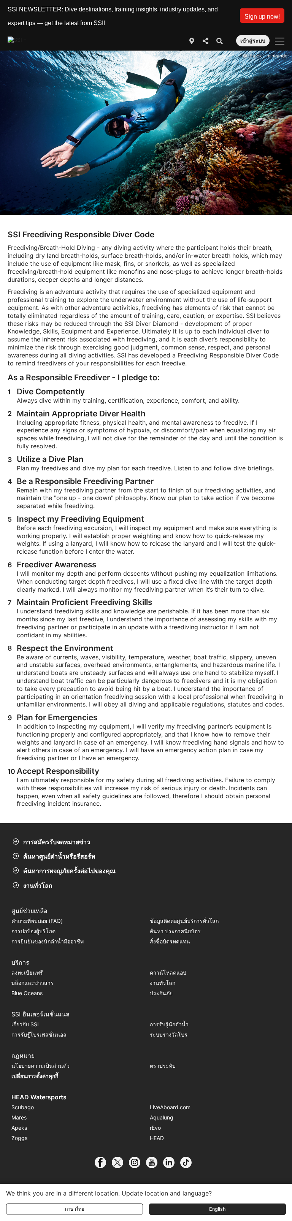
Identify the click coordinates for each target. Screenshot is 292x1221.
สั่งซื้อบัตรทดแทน (170, 941)
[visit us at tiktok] (188, 1162)
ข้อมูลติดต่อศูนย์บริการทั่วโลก (184, 921)
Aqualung (161, 1117)
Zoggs (19, 1138)
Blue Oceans (27, 993)
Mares (19, 1117)
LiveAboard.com (170, 1107)
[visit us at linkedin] (171, 1162)
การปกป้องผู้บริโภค (33, 931)
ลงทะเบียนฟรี (27, 972)
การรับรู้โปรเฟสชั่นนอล (39, 1034)
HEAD (157, 1138)
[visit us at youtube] (154, 1162)
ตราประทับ (163, 1065)
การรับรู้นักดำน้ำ (169, 1024)
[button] (262, 15)
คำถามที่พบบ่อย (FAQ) (37, 921)
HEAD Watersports (39, 1097)
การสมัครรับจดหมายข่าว (56, 842)
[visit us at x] (120, 1162)
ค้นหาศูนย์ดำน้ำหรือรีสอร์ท (59, 856)
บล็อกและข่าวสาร (32, 983)
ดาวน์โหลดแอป (168, 972)
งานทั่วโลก (37, 885)
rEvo (155, 1127)
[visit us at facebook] (103, 1162)
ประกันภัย (161, 993)
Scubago (22, 1107)
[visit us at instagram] (137, 1162)
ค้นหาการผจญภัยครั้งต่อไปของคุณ (69, 871)
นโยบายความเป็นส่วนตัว (40, 1065)
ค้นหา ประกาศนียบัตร (175, 931)
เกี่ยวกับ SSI (25, 1024)
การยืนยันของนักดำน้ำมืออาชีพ (47, 941)
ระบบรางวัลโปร (168, 1034)
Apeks (19, 1127)
